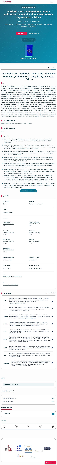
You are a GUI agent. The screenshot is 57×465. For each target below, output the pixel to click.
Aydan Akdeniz (9, 24)
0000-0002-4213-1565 (34, 241)
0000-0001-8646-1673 (8, 249)
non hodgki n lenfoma (26, 123)
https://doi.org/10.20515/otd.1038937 (12, 276)
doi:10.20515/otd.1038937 (24, 310)
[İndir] (53, 414)
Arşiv (3, 378)
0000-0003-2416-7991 (8, 241)
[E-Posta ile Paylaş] (53, 426)
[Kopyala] (52, 301)
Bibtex (54, 292)
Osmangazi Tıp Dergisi (29, 58)
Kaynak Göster (33, 33)
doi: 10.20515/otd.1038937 (15, 332)
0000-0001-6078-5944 (34, 223)
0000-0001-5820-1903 (34, 232)
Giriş (51, 1)
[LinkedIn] (40, 426)
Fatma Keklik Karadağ (20, 24)
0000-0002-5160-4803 (8, 224)
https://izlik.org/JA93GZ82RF (10, 285)
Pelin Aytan (24, 26)
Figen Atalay (31, 24)
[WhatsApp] (16, 426)
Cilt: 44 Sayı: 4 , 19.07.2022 (11, 384)
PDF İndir (20, 33)
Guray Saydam (32, 26)
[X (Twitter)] (28, 426)
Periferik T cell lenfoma (7, 123)
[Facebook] (4, 426)
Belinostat (17, 123)
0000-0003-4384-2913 (8, 232)
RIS (47, 292)
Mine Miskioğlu (48, 24)
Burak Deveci (38, 24)
